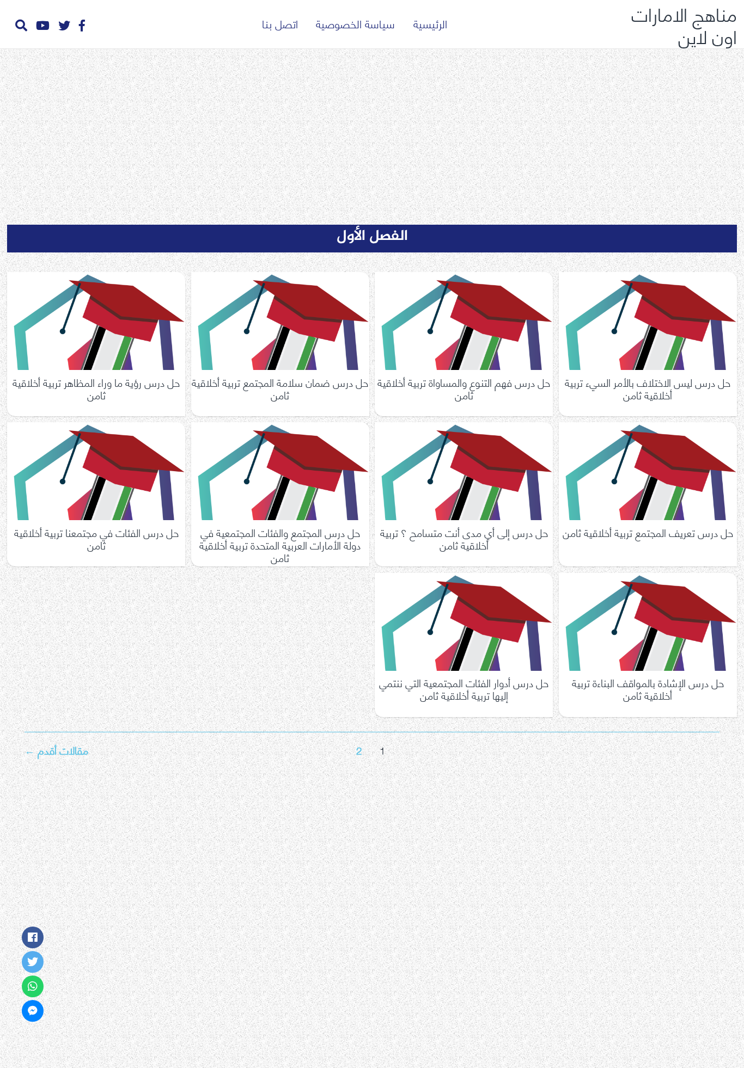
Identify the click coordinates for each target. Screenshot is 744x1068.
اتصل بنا (280, 23)
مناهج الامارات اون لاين (684, 24)
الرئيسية (430, 23)
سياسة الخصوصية (355, 23)
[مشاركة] (33, 937)
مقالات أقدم (56, 749)
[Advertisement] (372, 129)
